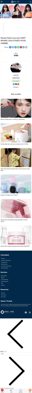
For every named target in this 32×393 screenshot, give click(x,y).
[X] (13, 47)
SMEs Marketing (4, 268)
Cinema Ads (3, 294)
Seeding (2, 285)
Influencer (15, 77)
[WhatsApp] (18, 47)
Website (2, 277)
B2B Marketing (4, 264)
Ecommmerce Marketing (6, 266)
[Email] (26, 47)
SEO (2, 283)
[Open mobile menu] (2, 1)
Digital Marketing (4, 281)
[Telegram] (23, 47)
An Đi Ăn (16, 75)
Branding (3, 258)
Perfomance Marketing (6, 260)
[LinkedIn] (15, 47)
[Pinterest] (21, 47)
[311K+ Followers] (14, 84)
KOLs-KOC (3, 296)
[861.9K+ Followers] (16, 84)
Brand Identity (4, 275)
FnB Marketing (4, 262)
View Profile (16, 81)
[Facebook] (10, 47)
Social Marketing (4, 279)
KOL (18, 77)
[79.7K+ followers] (18, 84)
